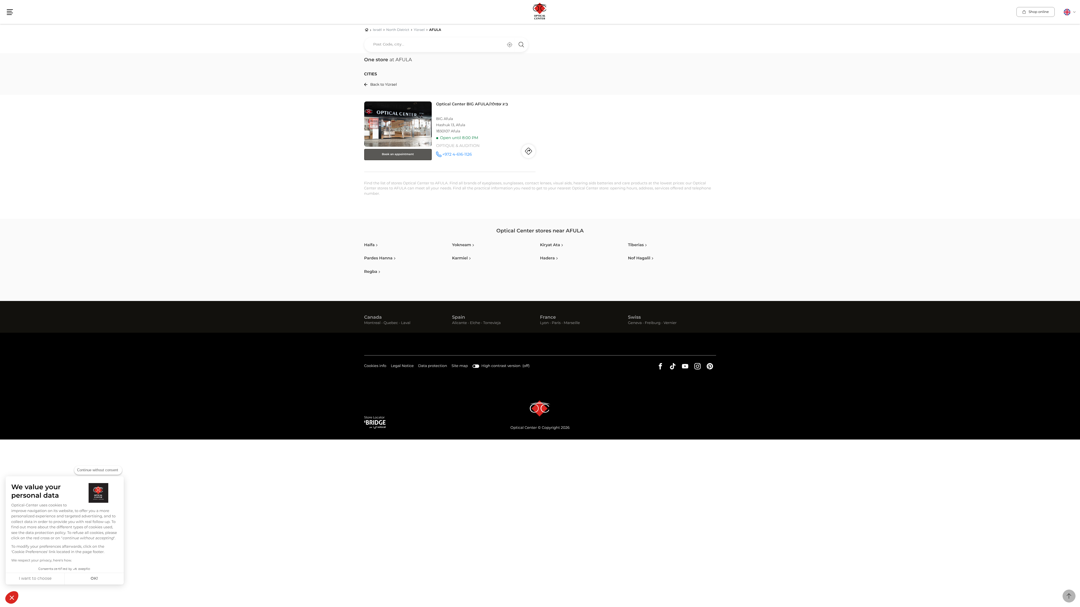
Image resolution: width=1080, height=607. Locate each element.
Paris (556, 323)
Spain (458, 317)
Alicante (459, 323)
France (548, 317)
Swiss (634, 317)
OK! (94, 579)
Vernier (670, 323)
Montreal (372, 323)
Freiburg (652, 323)
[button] (12, 597)
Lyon (544, 323)
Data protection (432, 367)
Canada (373, 317)
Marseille (572, 323)
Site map (460, 366)
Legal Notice (402, 367)
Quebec (391, 323)
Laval (405, 323)
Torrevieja (492, 323)
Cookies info (375, 367)
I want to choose (35, 579)
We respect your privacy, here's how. (41, 560)
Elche (475, 323)
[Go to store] (450, 135)
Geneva (635, 323)
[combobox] (446, 44)
